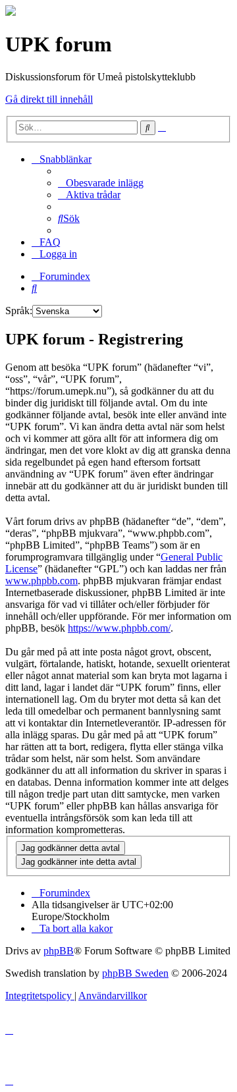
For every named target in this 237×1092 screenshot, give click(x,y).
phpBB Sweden (135, 973)
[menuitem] (101, 182)
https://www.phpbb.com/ (119, 628)
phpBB (58, 950)
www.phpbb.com (41, 580)
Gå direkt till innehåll (49, 99)
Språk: (18, 310)
